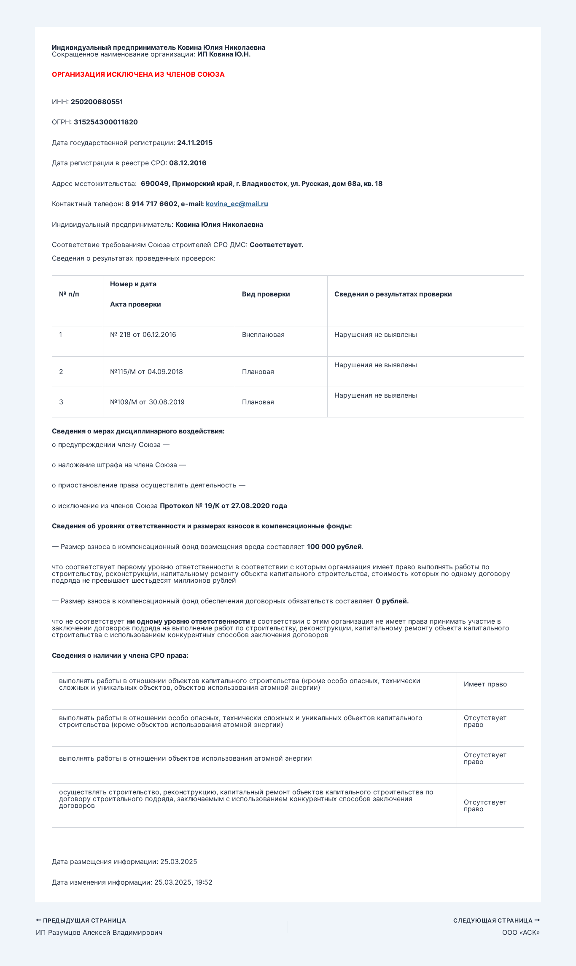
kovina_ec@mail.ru (237, 203)
